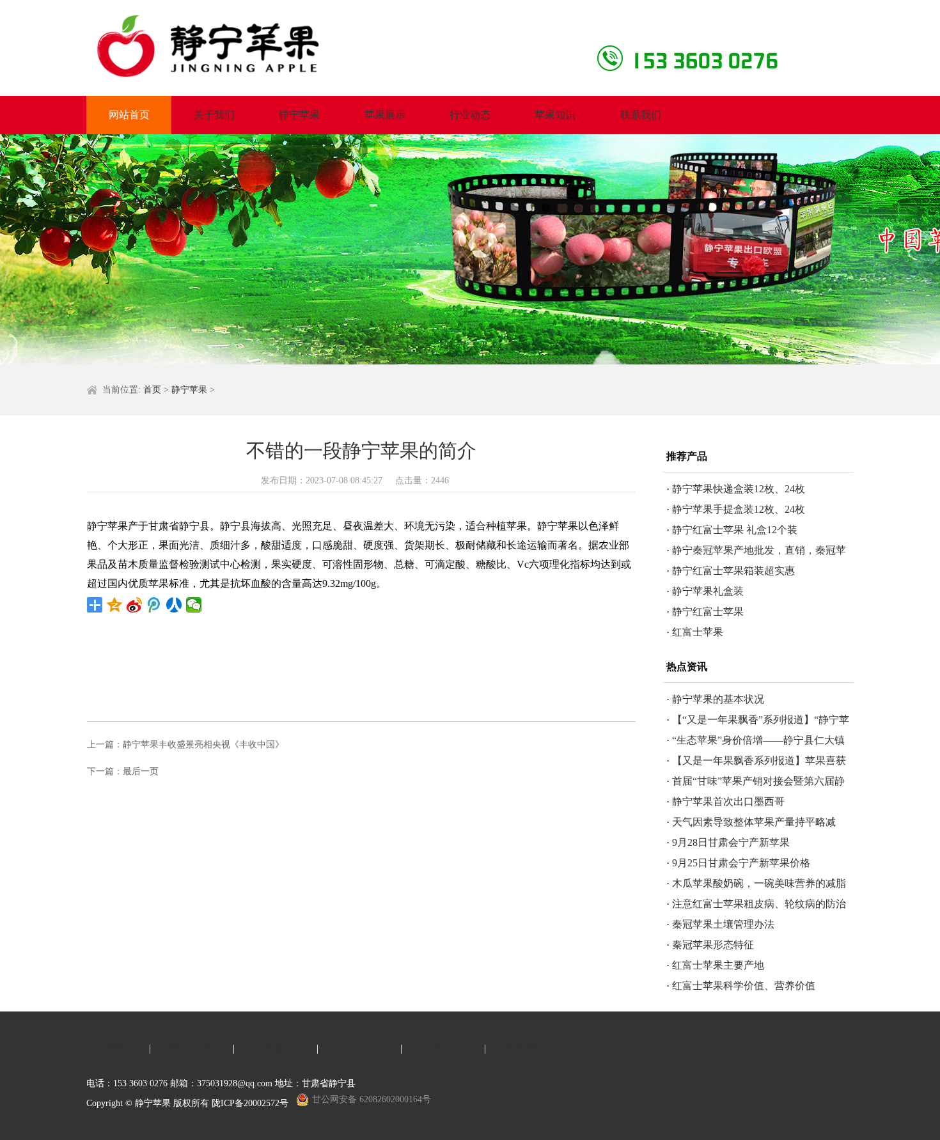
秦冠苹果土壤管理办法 (723, 924)
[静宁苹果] (255, 47)
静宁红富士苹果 (708, 611)
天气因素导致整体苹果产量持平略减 (754, 821)
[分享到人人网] (174, 605)
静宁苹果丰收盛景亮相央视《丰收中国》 (203, 744)
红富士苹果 (697, 632)
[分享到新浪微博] (135, 605)
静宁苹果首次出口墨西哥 (728, 801)
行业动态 (470, 114)
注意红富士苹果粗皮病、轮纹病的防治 (759, 903)
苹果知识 (555, 114)
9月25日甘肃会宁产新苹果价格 (741, 862)
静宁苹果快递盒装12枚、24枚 (738, 488)
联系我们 (640, 114)
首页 (152, 389)
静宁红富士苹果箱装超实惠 (733, 570)
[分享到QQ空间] (115, 605)
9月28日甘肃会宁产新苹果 (731, 842)
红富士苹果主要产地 (718, 965)
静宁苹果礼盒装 (708, 591)
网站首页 (129, 114)
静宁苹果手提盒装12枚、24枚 (738, 509)
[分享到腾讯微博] (154, 605)
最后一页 (141, 771)
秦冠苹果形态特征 (713, 944)
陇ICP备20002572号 (250, 1103)
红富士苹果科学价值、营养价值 (743, 985)
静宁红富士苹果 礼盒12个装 (734, 529)
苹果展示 (384, 114)
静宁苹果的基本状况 (718, 699)
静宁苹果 (299, 114)
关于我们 (214, 114)
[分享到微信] (194, 605)
